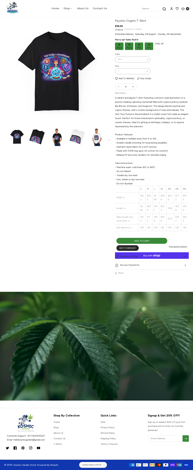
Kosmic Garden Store (25, 465)
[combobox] (153, 8)
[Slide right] (105, 61)
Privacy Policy (107, 427)
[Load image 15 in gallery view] (96, 136)
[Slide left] (9, 61)
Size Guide (145, 78)
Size (117, 66)
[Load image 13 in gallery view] (57, 136)
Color (117, 54)
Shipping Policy (108, 438)
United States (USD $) (91, 465)
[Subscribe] (186, 438)
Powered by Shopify (47, 465)
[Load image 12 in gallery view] (37, 136)
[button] (68, 8)
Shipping (119, 29)
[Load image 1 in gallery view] (17, 136)
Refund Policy (108, 433)
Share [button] (120, 273)
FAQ (103, 422)
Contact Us (60, 438)
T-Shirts (58, 444)
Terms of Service (109, 444)
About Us (58, 433)
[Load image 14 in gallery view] (77, 136)
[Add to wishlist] (116, 78)
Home (57, 422)
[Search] (164, 9)
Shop (56, 427)
